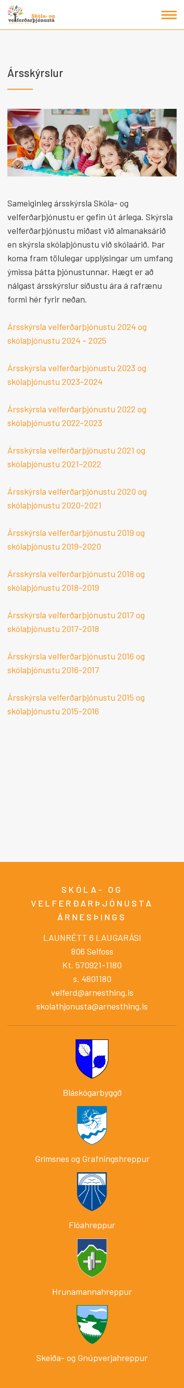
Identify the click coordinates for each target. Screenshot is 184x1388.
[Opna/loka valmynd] (169, 15)
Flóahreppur (92, 1224)
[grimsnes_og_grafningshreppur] (92, 1124)
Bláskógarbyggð (92, 1092)
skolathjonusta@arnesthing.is (92, 1006)
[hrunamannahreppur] (92, 1257)
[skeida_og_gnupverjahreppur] (92, 1324)
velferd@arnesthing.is (92, 992)
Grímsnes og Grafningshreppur (92, 1158)
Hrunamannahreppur (92, 1291)
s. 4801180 (92, 978)
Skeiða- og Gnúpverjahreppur (92, 1357)
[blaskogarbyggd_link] (92, 1058)
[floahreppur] (92, 1190)
